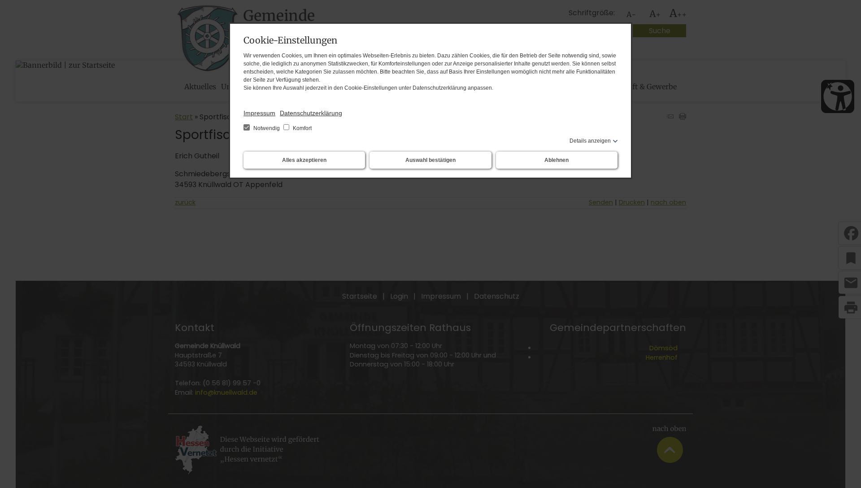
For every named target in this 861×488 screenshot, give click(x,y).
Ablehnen (556, 160)
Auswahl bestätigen (430, 160)
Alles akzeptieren (304, 160)
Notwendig (266, 128)
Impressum (259, 113)
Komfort (301, 128)
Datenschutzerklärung (311, 113)
